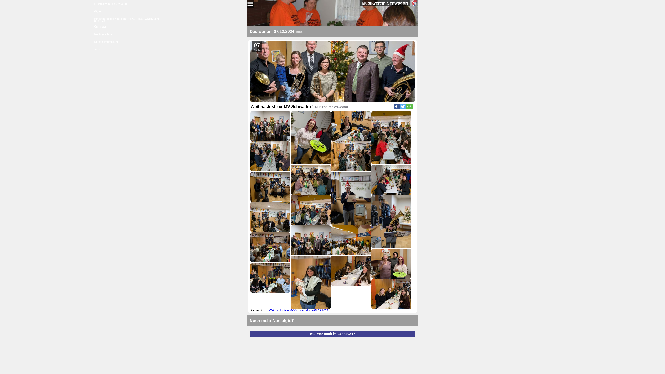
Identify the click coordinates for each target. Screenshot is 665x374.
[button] (397, 106)
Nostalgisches (103, 34)
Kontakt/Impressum (106, 41)
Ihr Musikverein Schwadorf (110, 3)
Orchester (100, 26)
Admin (98, 49)
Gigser (98, 11)
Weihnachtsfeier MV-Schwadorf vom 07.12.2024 (298, 310)
